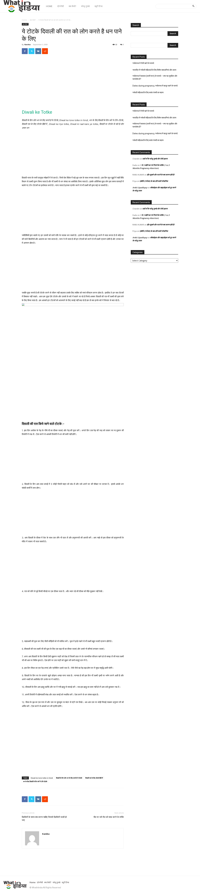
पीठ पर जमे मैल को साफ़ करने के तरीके (109, 817)
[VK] (38, 51)
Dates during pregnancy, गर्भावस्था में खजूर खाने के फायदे (155, 86)
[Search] (193, 6)
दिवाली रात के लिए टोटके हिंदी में (94, 778)
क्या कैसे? (33, 20)
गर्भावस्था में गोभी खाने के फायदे (143, 63)
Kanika (27, 44)
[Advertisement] (73, 83)
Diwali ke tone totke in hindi (42, 778)
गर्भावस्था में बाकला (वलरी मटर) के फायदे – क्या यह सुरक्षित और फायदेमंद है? (155, 77)
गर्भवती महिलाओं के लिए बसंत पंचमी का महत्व (148, 92)
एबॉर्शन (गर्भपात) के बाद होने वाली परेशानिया (154, 181)
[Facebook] (25, 51)
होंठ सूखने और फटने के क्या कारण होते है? (161, 174)
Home (24, 20)
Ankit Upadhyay (140, 187)
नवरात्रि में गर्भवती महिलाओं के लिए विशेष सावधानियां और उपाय (154, 70)
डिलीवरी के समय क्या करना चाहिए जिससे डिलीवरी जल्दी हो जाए (44, 818)
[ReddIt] (45, 51)
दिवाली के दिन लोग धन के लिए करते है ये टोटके (69, 778)
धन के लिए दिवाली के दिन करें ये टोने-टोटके (35, 781)
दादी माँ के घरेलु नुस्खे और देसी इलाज (154, 158)
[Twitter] (31, 51)
